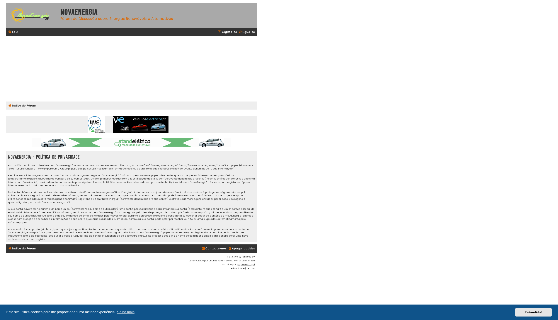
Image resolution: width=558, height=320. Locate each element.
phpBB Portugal (246, 264)
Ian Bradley (248, 256)
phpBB (212, 260)
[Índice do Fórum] (32, 15)
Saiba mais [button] (125, 312)
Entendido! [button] (533, 312)
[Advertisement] (136, 68)
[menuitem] (13, 32)
